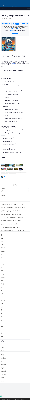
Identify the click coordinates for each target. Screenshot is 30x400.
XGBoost (2, 336)
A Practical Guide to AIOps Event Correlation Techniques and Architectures (12, 211)
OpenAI (2, 310)
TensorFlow (2, 329)
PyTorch (2, 320)
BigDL (1, 254)
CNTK (1, 260)
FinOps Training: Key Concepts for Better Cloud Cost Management (10, 210)
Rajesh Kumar (12, 30)
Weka (1, 333)
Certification (17, 399)
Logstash (2, 296)
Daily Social (2, 264)
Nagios (2, 309)
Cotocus (2, 378)
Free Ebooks (2, 368)
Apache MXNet (3, 248)
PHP (1, 313)
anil (2, 18)
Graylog (2, 280)
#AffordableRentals (3, 172)
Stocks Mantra (3, 380)
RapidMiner (2, 322)
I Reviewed (2, 381)
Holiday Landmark (3, 371)
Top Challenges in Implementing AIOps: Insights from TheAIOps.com (11, 220)
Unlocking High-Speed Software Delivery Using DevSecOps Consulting (11, 214)
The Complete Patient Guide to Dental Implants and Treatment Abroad (11, 221)
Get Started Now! (15, 33)
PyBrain (2, 317)
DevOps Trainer (3, 367)
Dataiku (2, 268)
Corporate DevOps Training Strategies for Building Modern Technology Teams (12, 217)
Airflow (2, 235)
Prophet (2, 316)
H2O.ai (2, 281)
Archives (2, 340)
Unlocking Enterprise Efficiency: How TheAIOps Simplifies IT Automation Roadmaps (13, 230)
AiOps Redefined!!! (4, 8)
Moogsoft (2, 306)
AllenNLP (2, 237)
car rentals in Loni (5, 73)
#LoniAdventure (16, 172)
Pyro (1, 319)
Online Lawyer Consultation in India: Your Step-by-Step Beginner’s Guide (11, 223)
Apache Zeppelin (3, 251)
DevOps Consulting (3, 364)
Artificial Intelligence (3, 358)
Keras (1, 287)
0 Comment (10, 18)
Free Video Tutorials (3, 352)
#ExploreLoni (12, 172)
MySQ (1, 307)
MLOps (18, 28)
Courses (2, 261)
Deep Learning (3, 271)
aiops (1, 234)
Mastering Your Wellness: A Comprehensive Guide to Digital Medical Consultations (13, 207)
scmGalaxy (2, 357)
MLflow (2, 303)
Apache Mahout (3, 247)
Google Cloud (3, 277)
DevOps (9, 28)
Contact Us (3, 399)
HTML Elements (3, 283)
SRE (11, 28)
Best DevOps (2, 355)
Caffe (1, 257)
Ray (1, 323)
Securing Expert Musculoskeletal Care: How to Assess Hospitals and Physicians (12, 204)
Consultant (22, 399)
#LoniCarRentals (24, 172)
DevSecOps (14, 28)
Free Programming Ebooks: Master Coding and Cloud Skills (9, 208)
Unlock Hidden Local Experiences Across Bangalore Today (9, 224)
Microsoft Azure (3, 300)
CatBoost (2, 258)
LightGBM (2, 294)
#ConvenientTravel (8, 172)
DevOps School (3, 354)
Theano (2, 332)
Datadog (2, 267)
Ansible (2, 241)
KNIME (1, 290)
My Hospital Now (3, 374)
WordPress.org (3, 350)
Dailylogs (8, 399)
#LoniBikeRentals (20, 172)
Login (28, 188)
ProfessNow (2, 377)
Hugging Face (3, 284)
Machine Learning (3, 297)
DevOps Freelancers (3, 365)
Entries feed (2, 347)
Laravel (2, 293)
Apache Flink (2, 245)
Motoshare (13, 63)
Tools (12, 399)
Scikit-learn (2, 326)
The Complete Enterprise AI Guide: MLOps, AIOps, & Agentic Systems (11, 227)
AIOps (1, 361)
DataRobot (2, 270)
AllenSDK (2, 238)
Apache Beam (3, 244)
